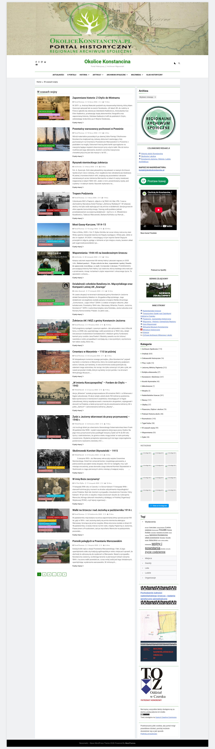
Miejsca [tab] (148, 558)
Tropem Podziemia (82, 193)
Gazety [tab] (148, 563)
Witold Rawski (79, 390)
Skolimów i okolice (148, 156)
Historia (83, 75)
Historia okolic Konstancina (152, 154)
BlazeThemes (130, 743)
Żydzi (64, 437)
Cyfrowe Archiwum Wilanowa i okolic (157, 335)
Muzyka (145, 391)
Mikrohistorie (147, 386)
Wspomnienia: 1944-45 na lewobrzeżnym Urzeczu (99, 252)
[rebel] (45, 62)
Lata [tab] (147, 568)
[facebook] (36, 62)
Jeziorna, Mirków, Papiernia (57, 210)
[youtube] (36, 64)
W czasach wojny (56, 118)
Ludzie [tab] (148, 573)
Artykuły (97, 75)
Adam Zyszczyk (79, 291)
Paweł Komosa (79, 102)
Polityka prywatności (149, 734)
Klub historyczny (154, 75)
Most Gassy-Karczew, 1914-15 (89, 224)
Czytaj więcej (77, 122)
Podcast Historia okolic (151, 414)
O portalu (71, 75)
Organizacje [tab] (150, 578)
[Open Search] (179, 63)
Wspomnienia (59, 273)
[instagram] (38, 62)
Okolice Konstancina (107, 61)
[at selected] (41, 62)
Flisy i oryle (146, 363)
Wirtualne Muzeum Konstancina (155, 327)
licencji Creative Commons (166, 717)
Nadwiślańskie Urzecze (55, 241)
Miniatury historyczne (151, 330)
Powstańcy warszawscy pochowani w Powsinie (97, 128)
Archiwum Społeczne (116, 75)
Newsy (144, 400)
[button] (146, 458)
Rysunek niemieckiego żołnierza (90, 162)
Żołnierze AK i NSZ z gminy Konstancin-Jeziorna (98, 320)
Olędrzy (145, 405)
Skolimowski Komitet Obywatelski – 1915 (95, 450)
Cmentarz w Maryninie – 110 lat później (94, 351)
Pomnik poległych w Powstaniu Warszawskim (97, 541)
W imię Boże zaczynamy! (86, 479)
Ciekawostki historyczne (151, 358)
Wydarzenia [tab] (150, 522)
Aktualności (58, 75)
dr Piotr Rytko (79, 483)
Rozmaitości (43, 118)
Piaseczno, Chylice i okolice (49, 115)
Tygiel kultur (146, 423)
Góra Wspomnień (149, 324)
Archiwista (78, 166)
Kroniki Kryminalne (149, 381)
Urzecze (146, 332)
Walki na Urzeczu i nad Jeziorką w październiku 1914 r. (102, 510)
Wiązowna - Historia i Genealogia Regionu (159, 322)
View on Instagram (160, 506)
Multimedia (136, 75)
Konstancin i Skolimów (47, 179)
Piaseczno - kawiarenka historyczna (157, 319)
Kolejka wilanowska (149, 372)
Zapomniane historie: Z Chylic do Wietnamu (96, 97)
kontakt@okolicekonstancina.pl (151, 170)
